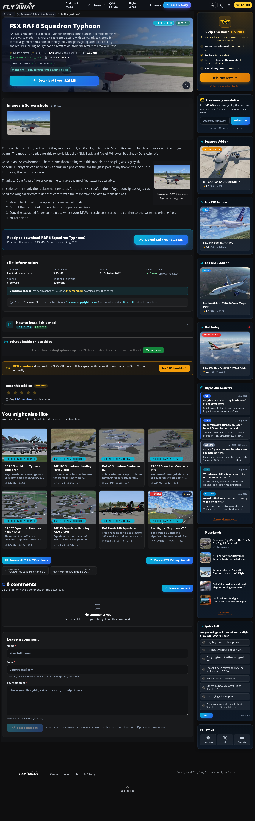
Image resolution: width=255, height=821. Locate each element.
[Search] (212, 5)
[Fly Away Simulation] (19, 5)
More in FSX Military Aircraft (172, 560)
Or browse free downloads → (225, 85)
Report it (128, 302)
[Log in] (229, 5)
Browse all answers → (225, 518)
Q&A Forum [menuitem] (113, 5)
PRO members (74, 291)
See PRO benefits (172, 368)
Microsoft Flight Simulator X (37, 14)
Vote (206, 715)
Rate (37, 52)
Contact (55, 774)
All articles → (225, 612)
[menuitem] (177, 5)
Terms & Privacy (85, 774)
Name (11, 645)
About (67, 774)
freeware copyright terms (81, 302)
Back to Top (127, 790)
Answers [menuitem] (155, 5)
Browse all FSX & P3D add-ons (28, 560)
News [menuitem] (97, 5)
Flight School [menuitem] (133, 5)
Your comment (17, 682)
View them (153, 350)
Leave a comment (179, 588)
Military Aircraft (71, 14)
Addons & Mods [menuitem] (72, 5)
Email (11, 662)
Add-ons (9, 14)
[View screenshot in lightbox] (186, 85)
